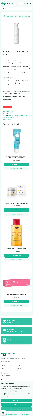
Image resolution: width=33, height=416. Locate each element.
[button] (27, 22)
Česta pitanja (4, 373)
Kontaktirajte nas (5, 375)
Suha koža (17, 117)
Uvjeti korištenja (18, 414)
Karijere (19, 368)
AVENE (9, 119)
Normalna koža (9, 117)
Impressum (26, 414)
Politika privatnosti (8, 414)
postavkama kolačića (16, 394)
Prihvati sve (16, 400)
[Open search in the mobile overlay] (16, 8)
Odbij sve (16, 405)
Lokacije (3, 368)
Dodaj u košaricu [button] (16, 164)
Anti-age (11, 115)
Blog (18, 370)
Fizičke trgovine (5, 370)
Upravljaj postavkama (16, 409)
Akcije (18, 373)
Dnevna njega (23, 16)
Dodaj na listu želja (8, 111)
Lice (16, 16)
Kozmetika (10, 16)
